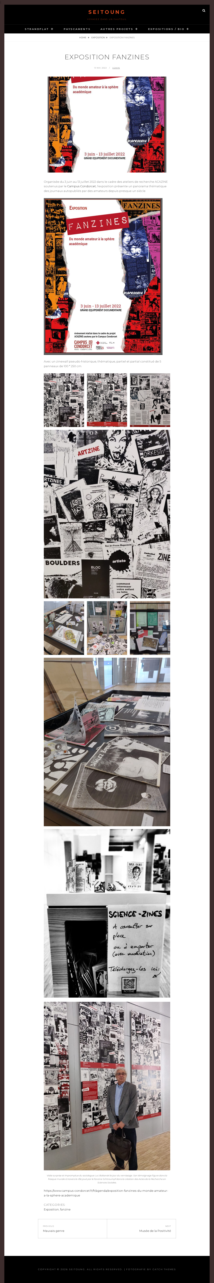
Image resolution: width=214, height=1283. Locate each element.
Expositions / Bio (166, 29)
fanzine (65, 1209)
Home (83, 37)
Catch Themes (164, 1269)
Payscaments (77, 29)
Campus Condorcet (81, 186)
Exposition (98, 37)
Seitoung (107, 12)
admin (116, 68)
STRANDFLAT (37, 29)
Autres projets (116, 29)
